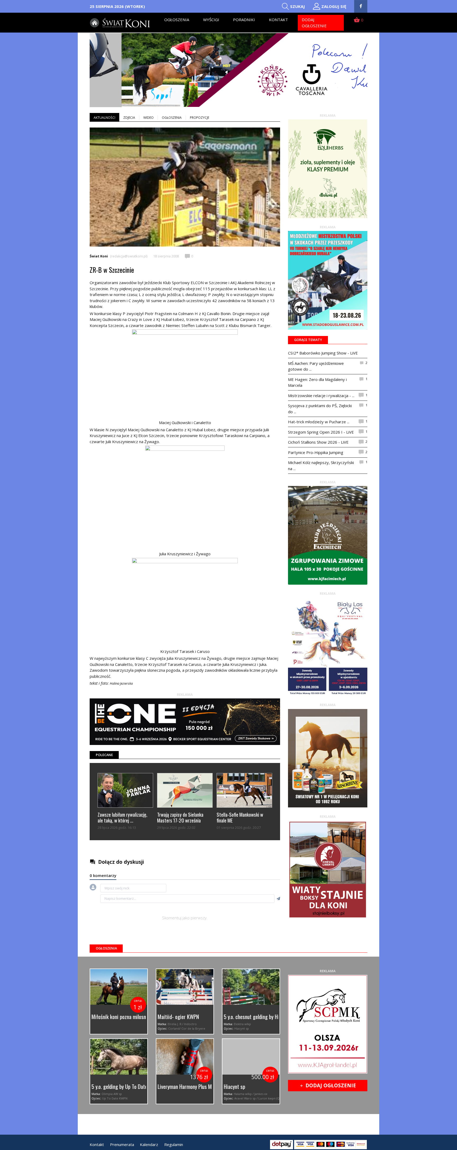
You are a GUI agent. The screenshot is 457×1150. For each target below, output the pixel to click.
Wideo (148, 117)
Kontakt (278, 19)
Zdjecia (129, 117)
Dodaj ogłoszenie (314, 22)
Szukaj (297, 6)
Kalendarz (149, 1144)
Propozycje (199, 117)
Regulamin (173, 1144)
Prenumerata (122, 1144)
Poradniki (244, 19)
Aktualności (104, 117)
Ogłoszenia (176, 19)
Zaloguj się (333, 6)
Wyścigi (211, 19)
